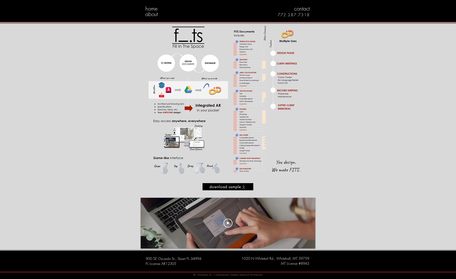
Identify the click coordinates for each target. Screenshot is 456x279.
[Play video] (228, 223)
